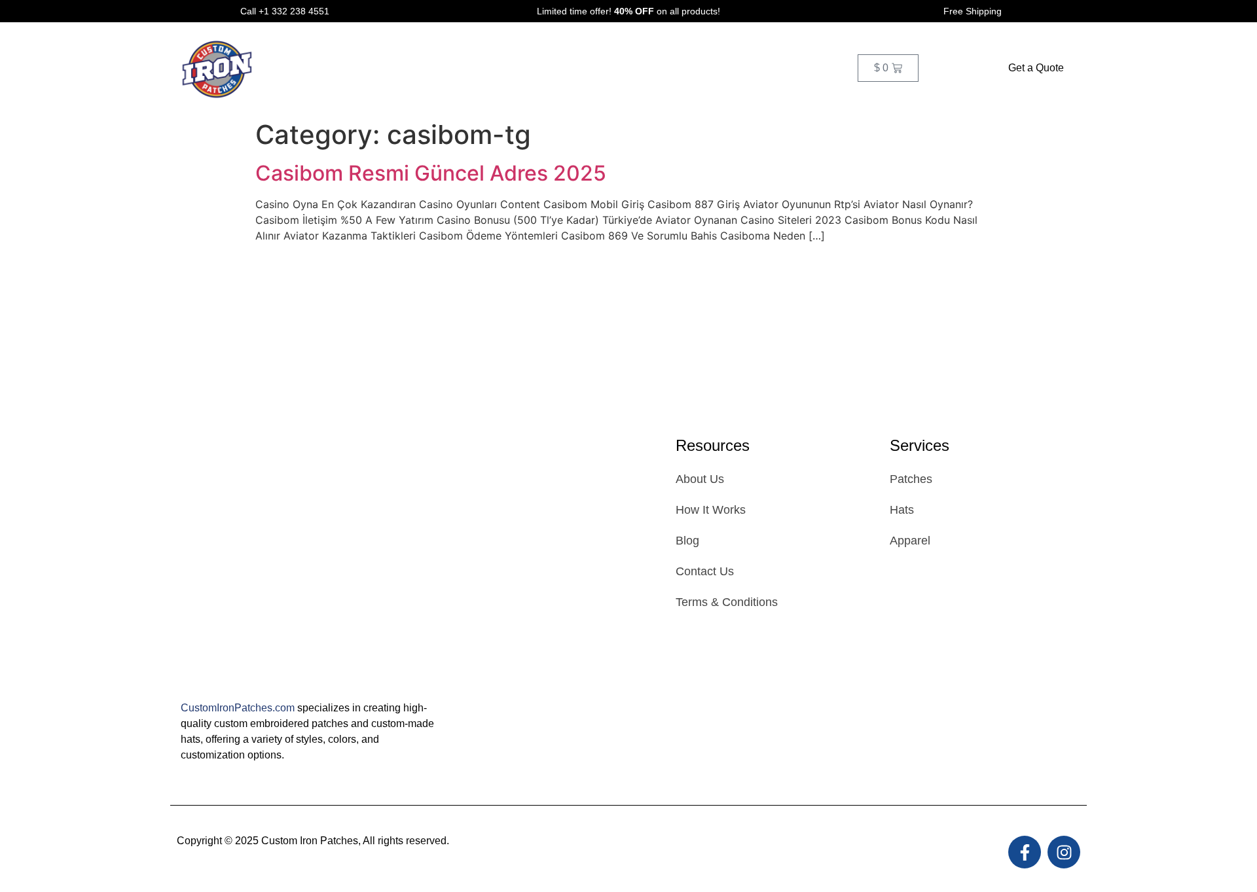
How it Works (366, 67)
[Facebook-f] (1024, 852)
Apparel (554, 67)
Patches (443, 67)
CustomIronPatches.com (238, 707)
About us (619, 67)
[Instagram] (1064, 852)
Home (296, 67)
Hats (498, 67)
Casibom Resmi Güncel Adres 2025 (430, 173)
